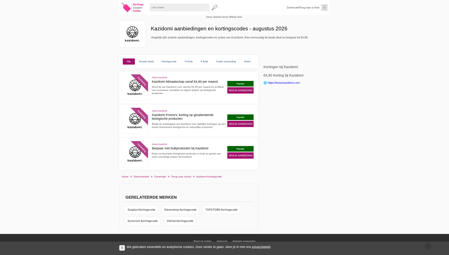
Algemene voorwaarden (244, 241)
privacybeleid (261, 247)
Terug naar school (309, 7)
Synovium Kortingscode (143, 221)
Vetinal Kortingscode (180, 221)
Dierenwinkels (141, 176)
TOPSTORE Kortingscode (221, 209)
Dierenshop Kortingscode (180, 209)
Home (125, 176)
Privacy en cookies (203, 241)
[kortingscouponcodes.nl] (132, 7)
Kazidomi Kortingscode (209, 176)
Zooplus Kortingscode (141, 209)
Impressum (222, 241)
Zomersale (293, 7)
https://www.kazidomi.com (284, 82)
